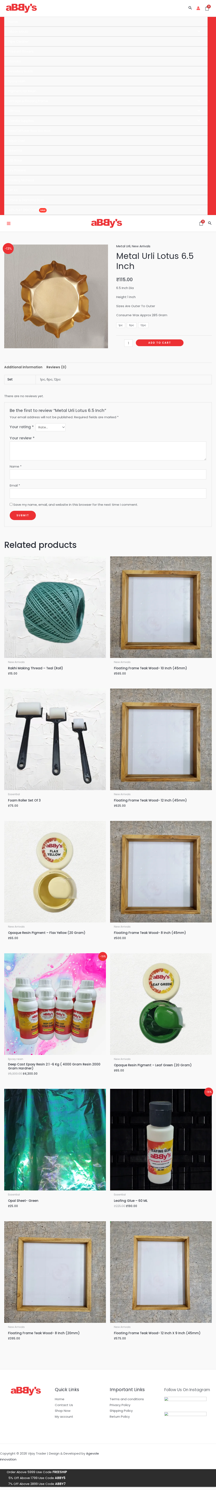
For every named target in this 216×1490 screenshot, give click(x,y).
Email (15, 485)
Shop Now (62, 1410)
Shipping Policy (121, 1410)
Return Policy (120, 1416)
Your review (22, 438)
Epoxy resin (17, 81)
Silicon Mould (18, 31)
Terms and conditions (127, 1399)
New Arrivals (141, 246)
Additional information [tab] (23, 367)
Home (13, 21)
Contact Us (64, 1405)
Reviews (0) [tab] (56, 367)
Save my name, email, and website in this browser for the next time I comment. (75, 504)
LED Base (15, 160)
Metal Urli (123, 246)
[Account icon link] (198, 8)
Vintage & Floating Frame (28, 101)
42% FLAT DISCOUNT (23, 210)
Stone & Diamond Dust (26, 200)
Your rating (22, 426)
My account (64, 1416)
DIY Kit (13, 190)
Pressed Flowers (21, 51)
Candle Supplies (21, 120)
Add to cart (159, 342)
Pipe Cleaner (18, 41)
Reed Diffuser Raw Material (29, 130)
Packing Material (21, 180)
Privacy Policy (120, 1405)
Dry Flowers (17, 170)
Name (16, 466)
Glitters (14, 111)
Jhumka (14, 61)
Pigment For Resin (22, 91)
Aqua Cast (16, 140)
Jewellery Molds (20, 71)
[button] (190, 8)
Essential (15, 150)
